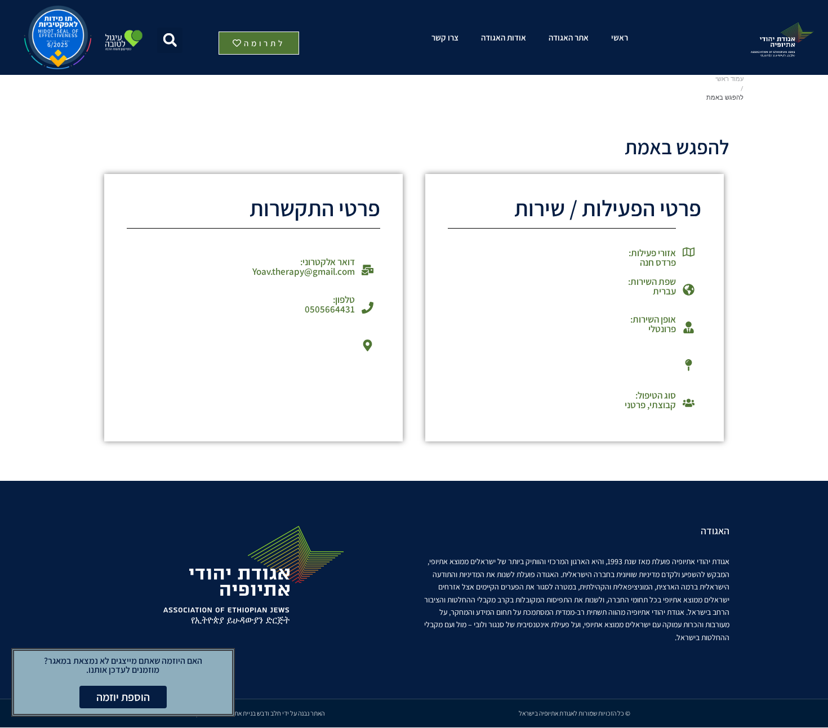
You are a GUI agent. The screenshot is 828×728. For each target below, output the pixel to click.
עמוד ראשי (729, 79)
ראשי (619, 37)
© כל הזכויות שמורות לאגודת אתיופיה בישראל (574, 713)
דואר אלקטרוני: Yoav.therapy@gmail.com (303, 267)
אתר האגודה (569, 37)
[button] (169, 40)
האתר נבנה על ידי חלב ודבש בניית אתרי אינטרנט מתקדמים (253, 713)
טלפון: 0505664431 (330, 304)
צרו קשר (444, 37)
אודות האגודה (503, 37)
